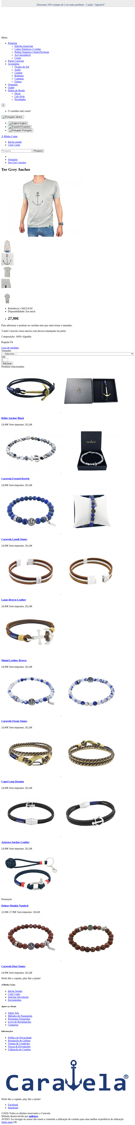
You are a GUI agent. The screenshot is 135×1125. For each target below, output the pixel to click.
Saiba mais (7, 1122)
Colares (18, 72)
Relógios (19, 75)
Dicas (17, 93)
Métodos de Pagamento (20, 1016)
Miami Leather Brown (14, 660)
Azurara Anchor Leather (15, 842)
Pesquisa (38, 151)
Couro (17, 58)
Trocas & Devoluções (19, 1046)
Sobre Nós (13, 1013)
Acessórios (13, 63)
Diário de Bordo (16, 90)
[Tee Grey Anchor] (42, 235)
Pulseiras (12, 43)
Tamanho (6, 350)
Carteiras (19, 78)
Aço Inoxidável (22, 55)
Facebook (13, 1104)
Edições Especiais (23, 46)
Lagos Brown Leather (13, 599)
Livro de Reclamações (19, 1021)
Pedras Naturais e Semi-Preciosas (31, 52)
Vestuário (13, 84)
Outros (18, 81)
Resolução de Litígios (19, 1040)
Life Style (19, 96)
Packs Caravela (16, 61)
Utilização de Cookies (19, 1049)
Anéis (17, 69)
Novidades (20, 99)
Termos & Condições (19, 1043)
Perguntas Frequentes (19, 1018)
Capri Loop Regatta (12, 781)
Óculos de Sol (21, 66)
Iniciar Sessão (15, 991)
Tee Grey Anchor (17, 162)
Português (27, 130)
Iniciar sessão (15, 142)
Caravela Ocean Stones (14, 721)
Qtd (3, 356)
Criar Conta (14, 145)
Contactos (13, 1024)
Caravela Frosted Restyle (15, 478)
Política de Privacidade (20, 1037)
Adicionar (7, 363)
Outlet (11, 87)
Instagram (13, 1107)
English (23, 123)
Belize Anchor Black (12, 418)
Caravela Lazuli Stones (14, 539)
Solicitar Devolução (18, 997)
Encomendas (14, 1000)
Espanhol (25, 127)
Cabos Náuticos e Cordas (27, 49)
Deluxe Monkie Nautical (14, 905)
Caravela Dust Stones (13, 966)
